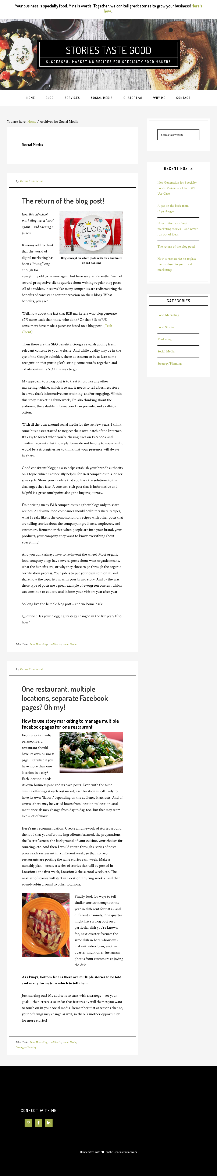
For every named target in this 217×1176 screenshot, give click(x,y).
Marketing (164, 339)
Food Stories (55, 644)
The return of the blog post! (63, 200)
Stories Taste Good (108, 50)
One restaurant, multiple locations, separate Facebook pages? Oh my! (65, 698)
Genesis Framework (125, 1152)
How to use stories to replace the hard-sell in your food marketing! (176, 264)
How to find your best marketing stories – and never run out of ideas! (177, 229)
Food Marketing (38, 644)
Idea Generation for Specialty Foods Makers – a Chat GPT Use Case (177, 188)
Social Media (70, 644)
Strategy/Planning (26, 1047)
